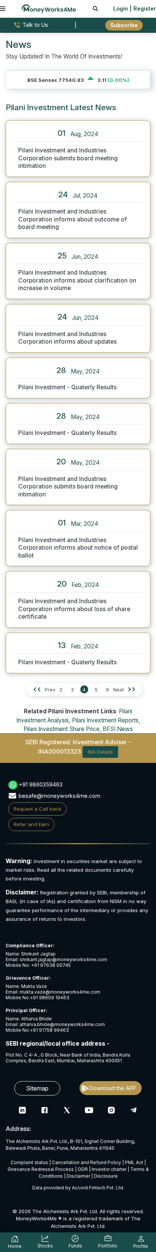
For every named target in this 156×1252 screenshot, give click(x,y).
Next (118, 690)
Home (15, 1246)
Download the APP (112, 1088)
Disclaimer (78, 1176)
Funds (75, 1246)
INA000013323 (59, 751)
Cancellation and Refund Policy (86, 1162)
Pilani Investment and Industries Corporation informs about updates (67, 338)
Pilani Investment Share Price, (62, 729)
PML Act (134, 1162)
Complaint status (29, 1162)
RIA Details (100, 752)
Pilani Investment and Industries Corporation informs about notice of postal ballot (78, 547)
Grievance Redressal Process (41, 1169)
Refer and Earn (31, 824)
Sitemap (37, 1088)
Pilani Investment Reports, (106, 720)
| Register (142, 8)
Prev (50, 690)
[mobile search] (95, 8)
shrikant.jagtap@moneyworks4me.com (63, 959)
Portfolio (107, 1246)
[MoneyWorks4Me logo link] (48, 8)
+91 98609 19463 (49, 997)
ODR (83, 1169)
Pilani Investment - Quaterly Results (67, 387)
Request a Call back (37, 809)
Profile (140, 1246)
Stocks (45, 1246)
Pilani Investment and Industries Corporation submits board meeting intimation (68, 158)
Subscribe (124, 25)
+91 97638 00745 (50, 965)
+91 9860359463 (40, 784)
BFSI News (118, 729)
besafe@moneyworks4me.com (59, 796)
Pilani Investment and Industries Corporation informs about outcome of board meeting (72, 219)
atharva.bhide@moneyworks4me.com (62, 1024)
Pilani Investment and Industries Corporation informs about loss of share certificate (74, 609)
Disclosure (106, 1176)
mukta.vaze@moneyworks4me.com (60, 992)
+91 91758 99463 (49, 1030)
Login (120, 8)
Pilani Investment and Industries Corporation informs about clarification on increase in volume (77, 280)
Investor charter (109, 1169)
